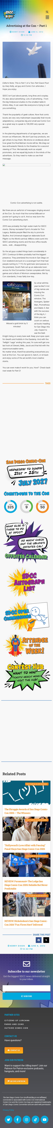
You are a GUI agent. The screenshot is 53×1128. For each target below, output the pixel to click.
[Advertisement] (26, 4)
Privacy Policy (8, 1110)
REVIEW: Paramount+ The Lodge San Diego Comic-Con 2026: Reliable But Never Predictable (26, 885)
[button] (47, 12)
